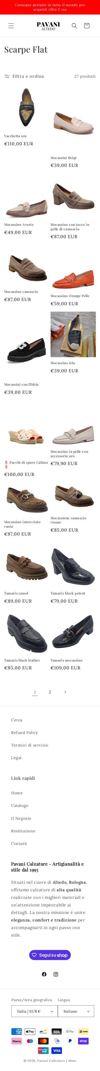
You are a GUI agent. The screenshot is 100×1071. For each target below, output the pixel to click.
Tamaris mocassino (66, 660)
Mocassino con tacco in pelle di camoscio (70, 226)
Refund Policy (24, 732)
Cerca (16, 719)
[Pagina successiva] (65, 692)
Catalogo (19, 805)
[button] (11, 26)
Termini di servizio (29, 745)
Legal (16, 757)
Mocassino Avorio (19, 224)
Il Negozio (21, 818)
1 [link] (35, 692)
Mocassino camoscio (21, 292)
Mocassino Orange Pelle (70, 296)
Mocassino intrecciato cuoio (22, 524)
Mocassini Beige (64, 158)
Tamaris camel (16, 593)
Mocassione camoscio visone (68, 520)
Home (17, 792)
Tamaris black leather (22, 660)
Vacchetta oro (15, 136)
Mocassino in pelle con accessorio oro (69, 453)
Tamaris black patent (68, 593)
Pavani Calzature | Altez (56, 1061)
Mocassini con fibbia (21, 384)
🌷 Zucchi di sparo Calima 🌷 (26, 464)
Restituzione (23, 830)
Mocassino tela (63, 363)
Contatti (19, 843)
